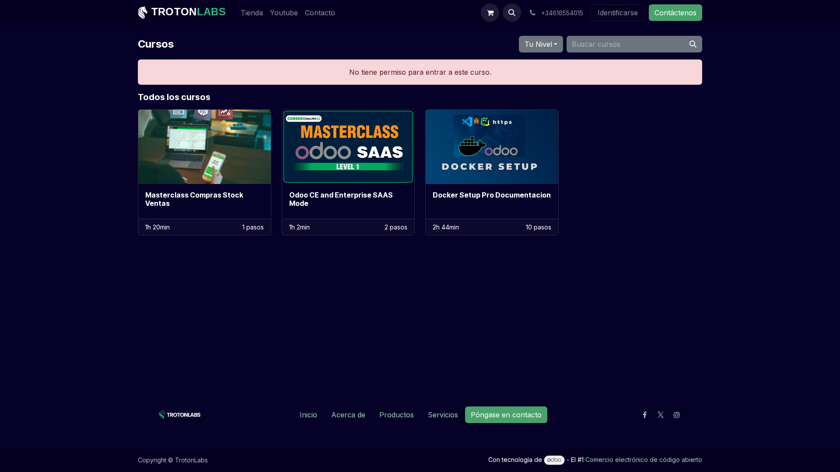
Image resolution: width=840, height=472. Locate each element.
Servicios (443, 414)
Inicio (308, 414)
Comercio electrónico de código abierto (643, 459)
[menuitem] (251, 12)
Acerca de (348, 414)
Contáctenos (675, 12)
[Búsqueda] (693, 44)
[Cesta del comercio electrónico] (490, 12)
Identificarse (618, 12)
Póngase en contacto (506, 414)
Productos (396, 414)
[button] (512, 12)
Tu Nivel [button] (538, 44)
